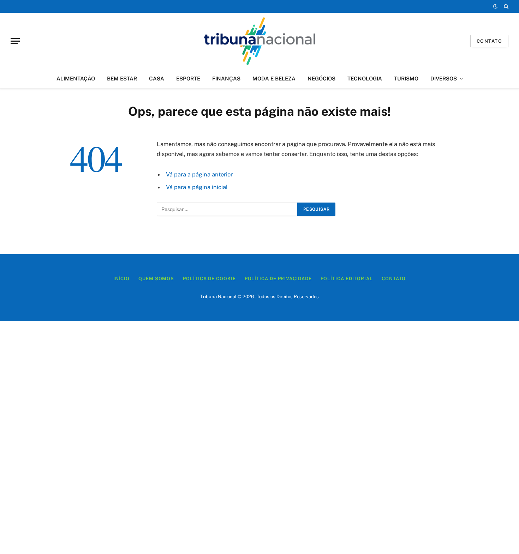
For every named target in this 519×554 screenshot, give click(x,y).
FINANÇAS (226, 79)
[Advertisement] (259, 437)
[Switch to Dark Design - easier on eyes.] (495, 6)
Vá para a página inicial (197, 187)
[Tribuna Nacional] (259, 41)
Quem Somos (156, 278)
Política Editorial (347, 278)
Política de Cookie (209, 278)
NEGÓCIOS (321, 79)
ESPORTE (188, 79)
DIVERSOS (443, 79)
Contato (489, 41)
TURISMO (406, 79)
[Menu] (15, 41)
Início (121, 278)
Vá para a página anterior (199, 174)
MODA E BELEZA (274, 79)
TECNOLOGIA (364, 79)
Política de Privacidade (278, 278)
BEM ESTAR (122, 79)
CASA (156, 79)
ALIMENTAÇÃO (75, 79)
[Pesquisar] (505, 6)
